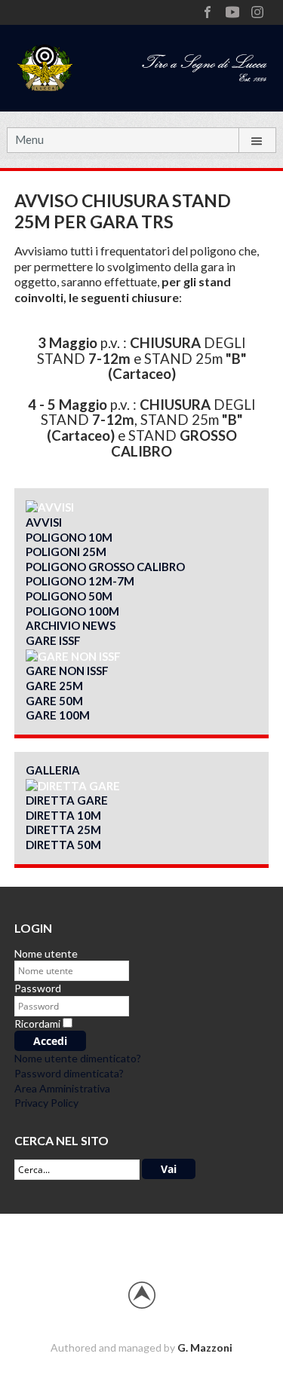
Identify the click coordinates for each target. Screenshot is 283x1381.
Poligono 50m (69, 596)
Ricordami (37, 1023)
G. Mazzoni (204, 1347)
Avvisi (44, 522)
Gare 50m (54, 700)
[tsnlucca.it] (141, 65)
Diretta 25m (63, 829)
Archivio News (70, 625)
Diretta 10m (63, 815)
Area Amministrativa (62, 1088)
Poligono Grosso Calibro (105, 566)
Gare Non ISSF (67, 670)
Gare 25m (54, 685)
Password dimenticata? (69, 1073)
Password (37, 988)
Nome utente (46, 953)
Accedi (50, 1041)
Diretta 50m (63, 844)
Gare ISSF (53, 640)
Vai (169, 1169)
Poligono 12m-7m (80, 581)
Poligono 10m (69, 537)
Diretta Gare (67, 800)
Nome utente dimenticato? (77, 1058)
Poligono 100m (72, 611)
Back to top (141, 1295)
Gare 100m (58, 715)
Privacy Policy (46, 1102)
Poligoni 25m (66, 551)
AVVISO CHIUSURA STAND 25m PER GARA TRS (122, 211)
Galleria (53, 770)
